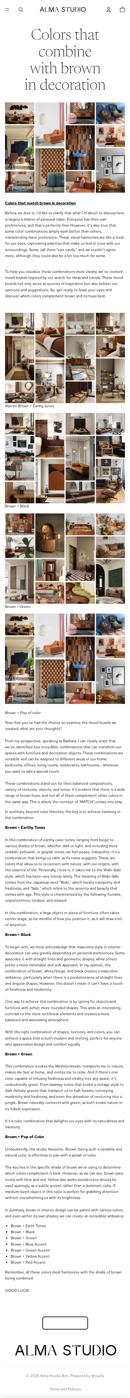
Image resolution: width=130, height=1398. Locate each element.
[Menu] (7, 9)
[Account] (108, 9)
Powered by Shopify (87, 1375)
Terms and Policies (65, 1389)
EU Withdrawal (65, 1323)
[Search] (21, 9)
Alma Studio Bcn (54, 1375)
